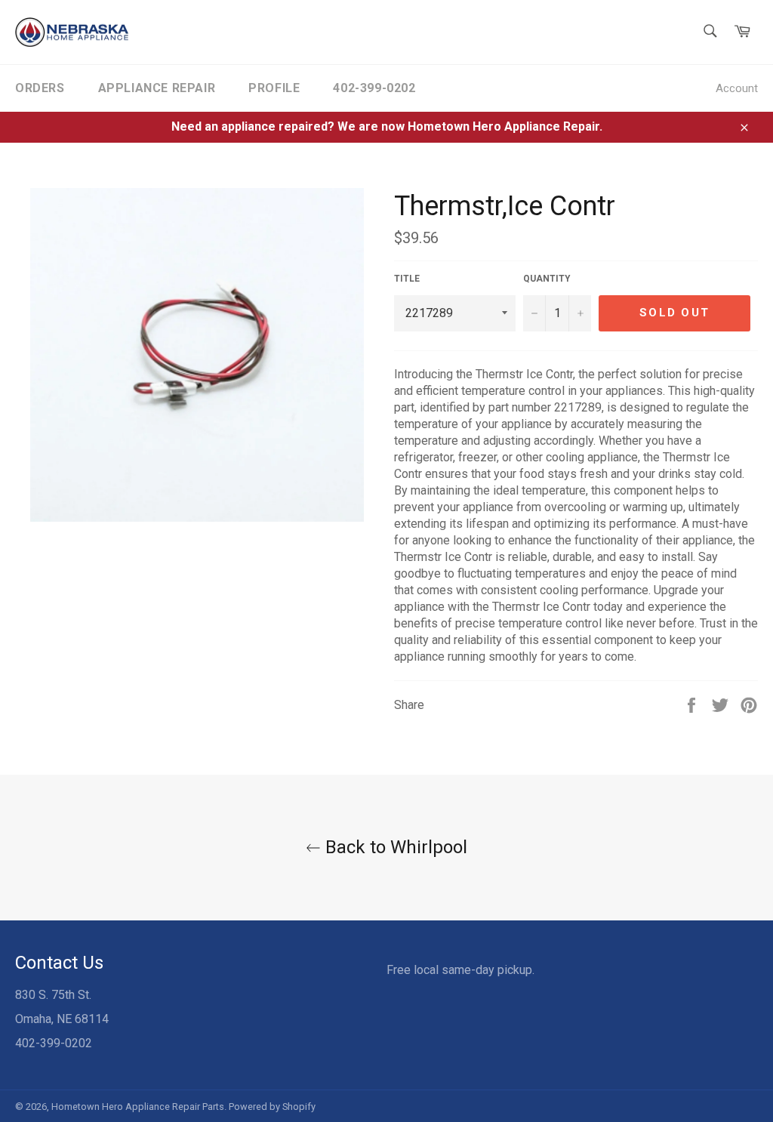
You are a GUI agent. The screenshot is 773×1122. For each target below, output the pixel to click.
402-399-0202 (374, 88)
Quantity (547, 278)
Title (407, 278)
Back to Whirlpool (394, 847)
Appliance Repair (157, 88)
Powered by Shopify (272, 1106)
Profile (274, 88)
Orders (40, 88)
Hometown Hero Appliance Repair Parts (137, 1106)
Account (737, 88)
